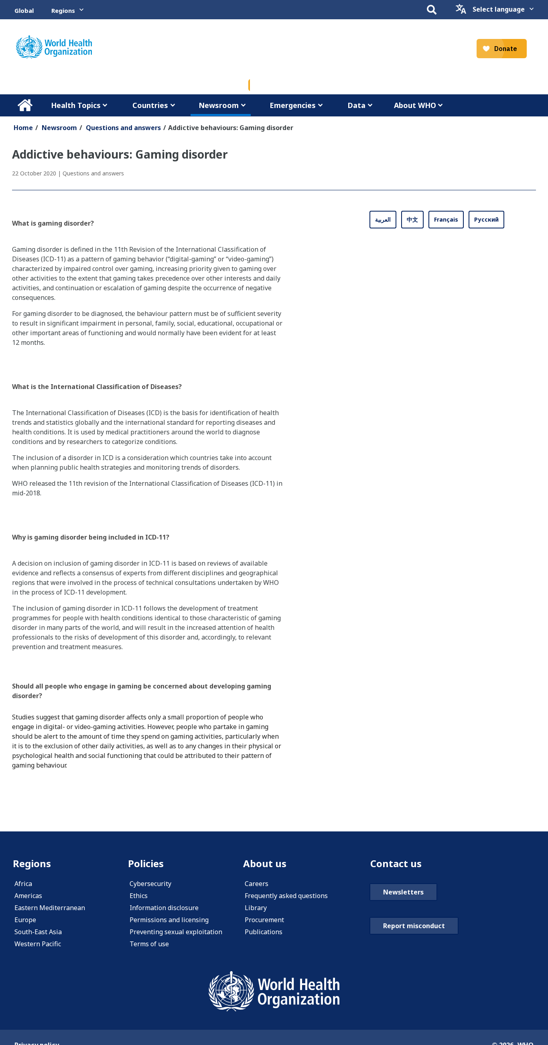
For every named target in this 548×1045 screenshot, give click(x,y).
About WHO (415, 105)
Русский (486, 219)
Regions (63, 10)
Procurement (264, 919)
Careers (256, 883)
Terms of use (149, 943)
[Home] (54, 47)
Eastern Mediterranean (49, 907)
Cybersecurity (150, 883)
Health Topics (76, 105)
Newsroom (219, 105)
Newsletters (403, 892)
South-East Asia (38, 931)
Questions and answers (123, 127)
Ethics (139, 895)
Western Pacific (37, 943)
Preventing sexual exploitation (176, 931)
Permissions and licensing (169, 919)
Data (356, 105)
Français (446, 219)
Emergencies (293, 105)
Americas (28, 895)
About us (264, 863)
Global (24, 10)
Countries (150, 105)
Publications (263, 931)
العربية (383, 219)
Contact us (396, 863)
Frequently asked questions (286, 895)
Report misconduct (414, 925)
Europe (25, 919)
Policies (146, 863)
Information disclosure (164, 907)
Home (25, 105)
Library (256, 907)
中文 (412, 219)
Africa (23, 883)
